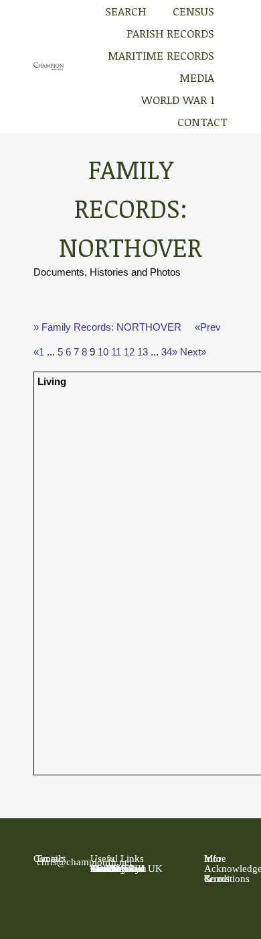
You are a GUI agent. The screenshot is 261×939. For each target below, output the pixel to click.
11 (116, 351)
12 (129, 351)
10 (103, 351)
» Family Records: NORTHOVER (107, 327)
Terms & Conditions (227, 878)
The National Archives (117, 868)
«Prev (208, 327)
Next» (193, 351)
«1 (38, 351)
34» (169, 351)
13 (142, 351)
